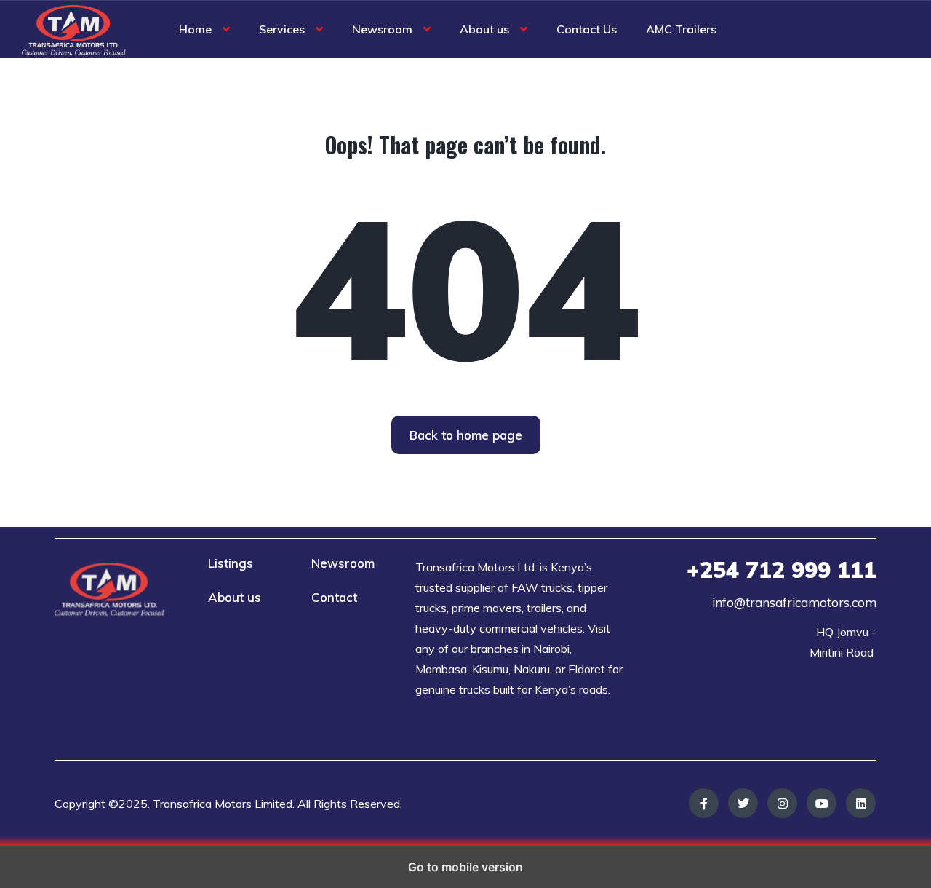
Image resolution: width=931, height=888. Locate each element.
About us (484, 29)
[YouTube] (821, 803)
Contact (334, 597)
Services (282, 29)
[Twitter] (743, 803)
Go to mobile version (465, 867)
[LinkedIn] (861, 803)
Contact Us (586, 29)
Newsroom (382, 29)
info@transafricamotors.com (794, 602)
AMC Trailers (681, 29)
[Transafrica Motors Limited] (74, 29)
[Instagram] (782, 803)
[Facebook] (704, 803)
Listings (230, 563)
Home (195, 29)
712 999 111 (781, 570)
